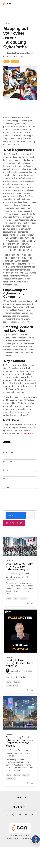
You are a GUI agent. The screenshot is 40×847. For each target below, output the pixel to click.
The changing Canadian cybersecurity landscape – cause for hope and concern (19, 741)
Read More (30, 603)
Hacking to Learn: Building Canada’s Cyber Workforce (19, 663)
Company (19, 797)
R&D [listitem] (15, 599)
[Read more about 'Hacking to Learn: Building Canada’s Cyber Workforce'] (20, 631)
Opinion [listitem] (17, 682)
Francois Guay (15, 671)
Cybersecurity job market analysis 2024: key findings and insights (20, 566)
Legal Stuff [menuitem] (14, 835)
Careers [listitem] (23, 599)
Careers (15, 61)
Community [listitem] (11, 778)
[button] (36, 3)
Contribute (19, 807)
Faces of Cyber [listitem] (12, 685)
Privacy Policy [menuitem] (24, 835)
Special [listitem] (26, 775)
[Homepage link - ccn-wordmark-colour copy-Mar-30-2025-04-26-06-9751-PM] (20, 832)
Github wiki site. (26, 433)
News (6, 61)
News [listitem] (9, 599)
